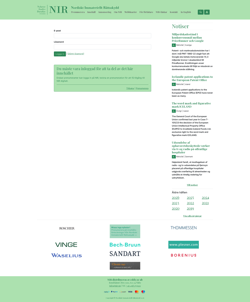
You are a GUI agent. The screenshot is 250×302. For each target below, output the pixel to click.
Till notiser (192, 185)
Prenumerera (78, 12)
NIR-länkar (161, 12)
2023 (175, 202)
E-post (57, 30)
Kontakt (174, 12)
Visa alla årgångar (192, 216)
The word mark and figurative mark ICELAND (191, 104)
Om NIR (118, 12)
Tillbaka (130, 88)
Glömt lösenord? (76, 53)
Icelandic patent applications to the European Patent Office (192, 78)
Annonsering (104, 12)
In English (186, 12)
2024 (205, 197)
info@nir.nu (115, 285)
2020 (175, 208)
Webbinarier (130, 12)
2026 (175, 197)
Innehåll (91, 12)
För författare (146, 12)
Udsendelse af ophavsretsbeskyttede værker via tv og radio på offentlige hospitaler (191, 147)
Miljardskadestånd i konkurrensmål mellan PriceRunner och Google (188, 37)
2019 (190, 208)
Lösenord (59, 42)
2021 (205, 202)
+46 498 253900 (133, 285)
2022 (190, 202)
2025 (190, 197)
